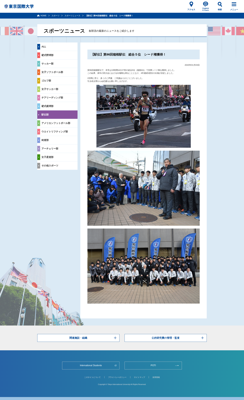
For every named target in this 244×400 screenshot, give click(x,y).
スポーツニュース (72, 15)
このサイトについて (92, 377)
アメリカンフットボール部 (56, 123)
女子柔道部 (48, 157)
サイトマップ (139, 377)
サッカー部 (48, 63)
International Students (91, 365)
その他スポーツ (50, 165)
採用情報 (156, 377)
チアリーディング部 (52, 97)
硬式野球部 (48, 55)
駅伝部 (45, 114)
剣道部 (45, 140)
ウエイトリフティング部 (55, 131)
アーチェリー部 (50, 148)
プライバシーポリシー (117, 377)
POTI (153, 365)
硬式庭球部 (48, 106)
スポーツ (55, 15)
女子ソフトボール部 (52, 72)
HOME (43, 15)
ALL (44, 46)
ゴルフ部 (46, 80)
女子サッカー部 (50, 89)
